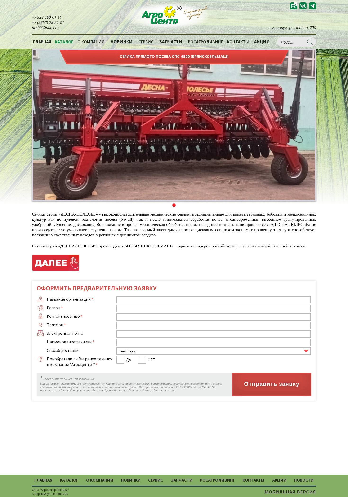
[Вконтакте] (303, 5)
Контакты (238, 41)
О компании (91, 41)
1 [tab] (174, 205)
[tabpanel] (174, 125)
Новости (304, 480)
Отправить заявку (271, 384)
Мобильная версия (290, 492)
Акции (262, 42)
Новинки (121, 42)
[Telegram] (312, 5)
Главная (42, 41)
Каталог (69, 480)
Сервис (145, 41)
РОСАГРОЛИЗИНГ (205, 41)
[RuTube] (293, 5)
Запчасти (171, 42)
